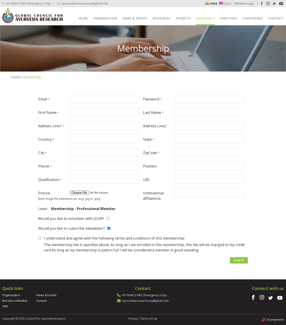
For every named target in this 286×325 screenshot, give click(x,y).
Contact (275, 18)
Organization (105, 18)
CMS (5, 306)
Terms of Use (148, 319)
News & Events (134, 18)
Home (83, 18)
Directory (228, 18)
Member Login (244, 3)
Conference (252, 18)
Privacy (132, 319)
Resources (161, 18)
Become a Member (15, 301)
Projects (183, 18)
